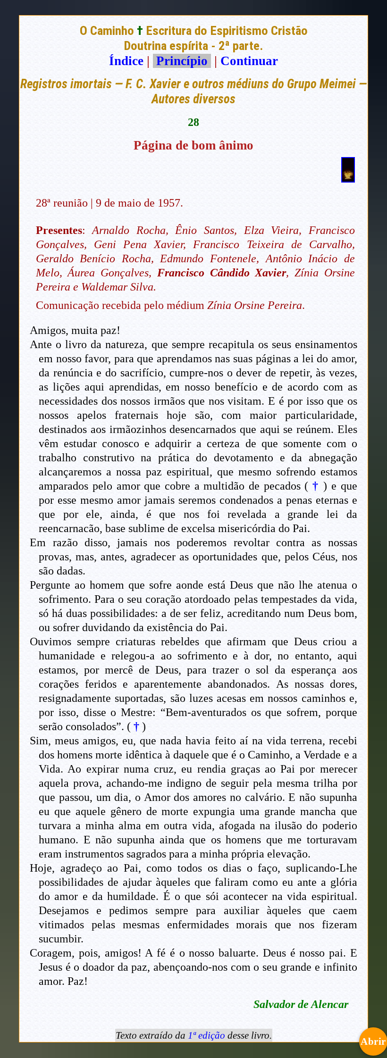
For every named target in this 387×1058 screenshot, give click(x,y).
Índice (126, 61)
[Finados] (348, 178)
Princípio (182, 61)
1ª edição (206, 1035)
